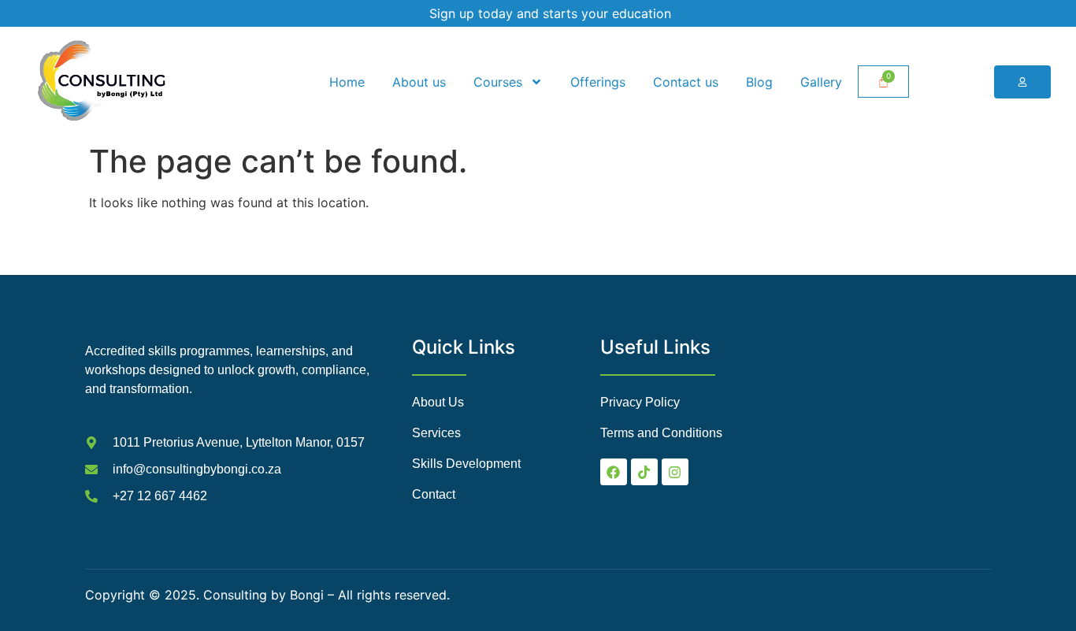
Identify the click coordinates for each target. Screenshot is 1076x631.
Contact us (685, 82)
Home (347, 82)
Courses (497, 82)
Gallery (821, 82)
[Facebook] (613, 471)
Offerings (597, 82)
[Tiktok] (644, 471)
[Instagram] (675, 471)
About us (419, 82)
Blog (759, 82)
